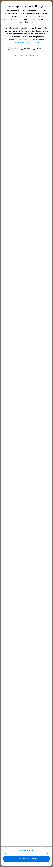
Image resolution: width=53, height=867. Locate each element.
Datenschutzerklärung (23, 43)
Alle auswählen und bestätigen (27, 859)
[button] (26, 55)
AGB (37, 43)
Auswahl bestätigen (26, 850)
